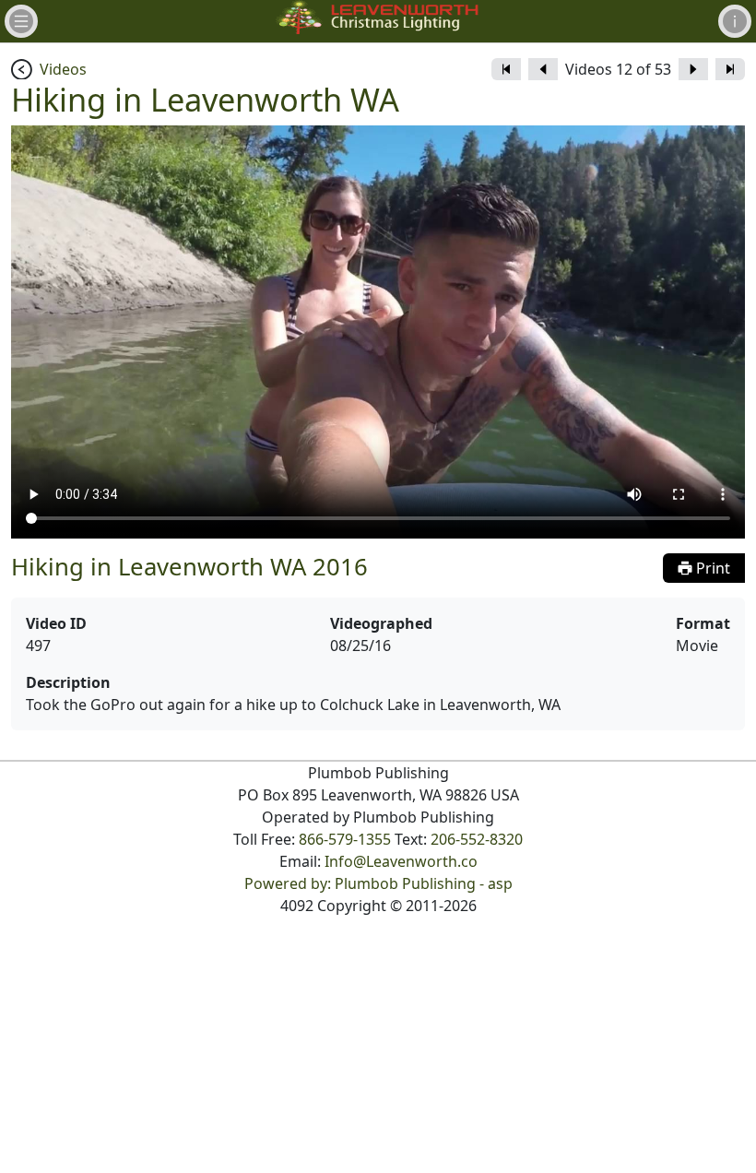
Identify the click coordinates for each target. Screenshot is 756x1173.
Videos (63, 69)
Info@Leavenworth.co (401, 861)
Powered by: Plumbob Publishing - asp (378, 883)
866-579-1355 (345, 839)
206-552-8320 (477, 839)
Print (711, 568)
